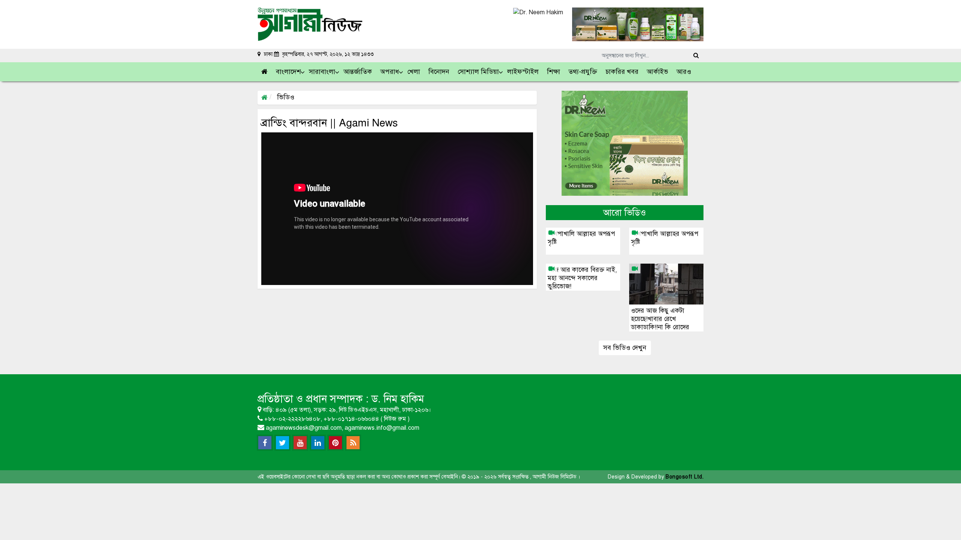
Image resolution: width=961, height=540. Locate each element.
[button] (288, 71)
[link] (684, 71)
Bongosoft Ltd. (684, 477)
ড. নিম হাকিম (397, 398)
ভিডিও (284, 97)
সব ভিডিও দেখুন (624, 348)
